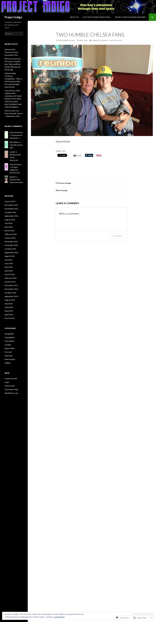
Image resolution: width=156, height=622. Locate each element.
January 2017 (10, 201)
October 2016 (10, 212)
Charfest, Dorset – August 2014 (107, 40)
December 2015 (11, 241)
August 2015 (10, 256)
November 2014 (11, 289)
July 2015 (8, 260)
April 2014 (9, 314)
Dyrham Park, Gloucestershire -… (16, 182)
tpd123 (12, 177)
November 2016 (11, 209)
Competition (10, 337)
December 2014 (11, 285)
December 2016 (11, 205)
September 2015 (11, 252)
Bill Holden (14, 142)
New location (10, 359)
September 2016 (11, 216)
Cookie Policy (59, 617)
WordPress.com (11, 393)
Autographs (9, 334)
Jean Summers (16, 164)
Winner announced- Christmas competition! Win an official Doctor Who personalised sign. (13, 64)
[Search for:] (14, 33)
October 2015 (10, 249)
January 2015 (10, 282)
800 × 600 (83, 40)
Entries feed (10, 386)
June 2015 (9, 263)
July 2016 (8, 223)
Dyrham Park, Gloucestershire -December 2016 (12, 52)
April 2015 (9, 271)
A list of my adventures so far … (97, 17)
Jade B (12, 152)
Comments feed (11, 389)
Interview (8, 356)
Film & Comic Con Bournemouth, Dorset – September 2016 (14, 113)
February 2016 (11, 234)
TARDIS (7, 363)
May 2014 (9, 311)
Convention (9, 341)
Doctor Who (9, 348)
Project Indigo (13, 17)
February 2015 (11, 278)
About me (74, 17)
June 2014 (9, 307)
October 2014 (10, 293)
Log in (7, 382)
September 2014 (11, 296)
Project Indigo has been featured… (131, 17)
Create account (11, 378)
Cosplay (8, 345)
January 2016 (10, 238)
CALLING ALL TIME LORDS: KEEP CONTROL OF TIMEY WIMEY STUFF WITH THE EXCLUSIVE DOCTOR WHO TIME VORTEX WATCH (13, 98)
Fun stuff (8, 352)
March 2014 (9, 318)
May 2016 (9, 227)
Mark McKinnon (16, 132)
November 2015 (11, 245)
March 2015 (9, 274)
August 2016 (10, 219)
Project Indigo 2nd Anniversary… (15, 170)
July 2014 (8, 303)
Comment (117, 235)
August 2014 (10, 300)
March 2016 (9, 230)
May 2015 (9, 267)
